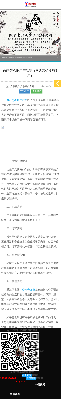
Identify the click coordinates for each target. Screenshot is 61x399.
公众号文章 (28, 289)
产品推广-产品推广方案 (22, 86)
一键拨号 (40, 384)
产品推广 (24, 91)
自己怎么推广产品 (17, 100)
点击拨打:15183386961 (22, 330)
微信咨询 (15, 394)
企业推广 (36, 91)
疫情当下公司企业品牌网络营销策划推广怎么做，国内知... (17, 58)
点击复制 (26, 375)
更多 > (57, 58)
